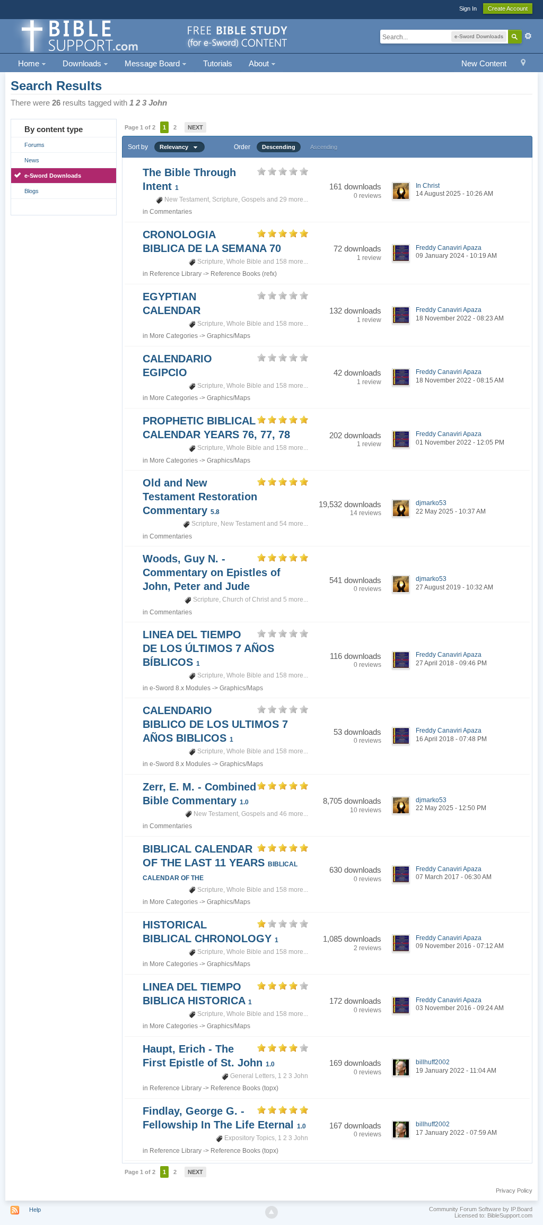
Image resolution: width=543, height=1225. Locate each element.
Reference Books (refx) (244, 273)
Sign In (468, 8)
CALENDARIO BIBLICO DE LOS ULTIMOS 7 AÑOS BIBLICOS (215, 724)
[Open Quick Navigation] (523, 64)
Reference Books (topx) (244, 1088)
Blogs (31, 191)
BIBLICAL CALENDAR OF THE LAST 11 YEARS (220, 862)
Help (35, 1209)
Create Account (508, 8)
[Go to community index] (153, 35)
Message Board (153, 63)
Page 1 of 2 (140, 127)
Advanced (528, 36)
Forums (34, 145)
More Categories (174, 336)
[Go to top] (271, 1212)
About (260, 63)
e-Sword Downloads (52, 175)
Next (195, 127)
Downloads (83, 63)
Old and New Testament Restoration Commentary (200, 496)
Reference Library (176, 273)
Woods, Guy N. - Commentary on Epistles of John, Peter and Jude (212, 572)
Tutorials (217, 63)
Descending (278, 147)
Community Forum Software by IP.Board (480, 1209)
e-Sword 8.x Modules (180, 688)
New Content (483, 63)
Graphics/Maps (228, 336)
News (31, 160)
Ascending (323, 147)
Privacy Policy (514, 1190)
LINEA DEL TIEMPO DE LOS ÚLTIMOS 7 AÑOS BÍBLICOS (208, 648)
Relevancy (176, 147)
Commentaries (171, 211)
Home (29, 63)
